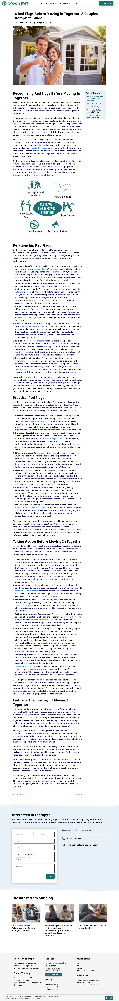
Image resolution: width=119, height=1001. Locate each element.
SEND (50, 876)
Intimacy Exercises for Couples (88, 985)
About (43, 4)
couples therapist (23, 605)
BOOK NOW (106, 3)
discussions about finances (32, 421)
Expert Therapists (52, 987)
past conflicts (40, 269)
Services (52, 4)
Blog (79, 966)
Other (20, 859)
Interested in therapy (24, 857)
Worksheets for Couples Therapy (89, 980)
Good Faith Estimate (21, 998)
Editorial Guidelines (34, 998)
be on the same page (26, 317)
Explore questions (47, 573)
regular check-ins (23, 666)
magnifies (41, 277)
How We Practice (52, 984)
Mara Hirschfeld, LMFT (24, 22)
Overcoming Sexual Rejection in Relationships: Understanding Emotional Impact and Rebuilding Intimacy (58, 930)
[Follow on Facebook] (107, 998)
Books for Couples (83, 982)
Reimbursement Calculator (87, 970)
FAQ (78, 963)
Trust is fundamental (38, 341)
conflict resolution (50, 596)
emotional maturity (31, 326)
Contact (75, 4)
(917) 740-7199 (73, 838)
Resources (64, 4)
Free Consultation (53, 974)
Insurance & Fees (52, 989)
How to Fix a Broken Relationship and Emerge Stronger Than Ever (23, 928)
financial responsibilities (41, 619)
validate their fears (38, 148)
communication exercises (26, 590)
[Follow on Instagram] (111, 998)
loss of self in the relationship (28, 369)
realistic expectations (54, 438)
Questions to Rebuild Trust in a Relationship (92, 926)
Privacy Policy (10, 998)
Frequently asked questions (76, 830)
